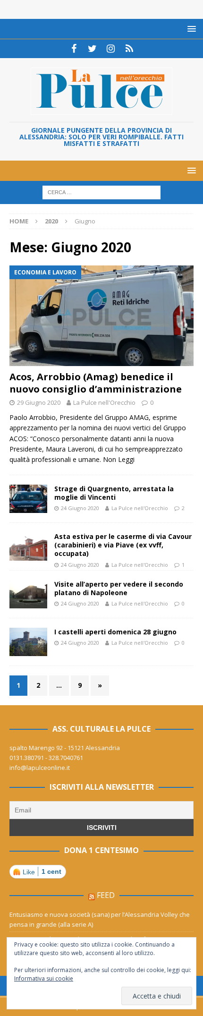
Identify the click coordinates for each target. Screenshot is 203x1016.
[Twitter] (92, 48)
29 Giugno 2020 (38, 402)
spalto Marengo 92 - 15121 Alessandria (64, 747)
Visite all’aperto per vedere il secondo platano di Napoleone (118, 588)
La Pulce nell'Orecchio (104, 402)
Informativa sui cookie (43, 978)
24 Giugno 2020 (80, 508)
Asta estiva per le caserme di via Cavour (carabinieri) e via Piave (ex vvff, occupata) (123, 545)
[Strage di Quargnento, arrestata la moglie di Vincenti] (28, 499)
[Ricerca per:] (101, 192)
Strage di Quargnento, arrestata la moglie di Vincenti (114, 493)
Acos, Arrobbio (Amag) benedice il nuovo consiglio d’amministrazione (95, 382)
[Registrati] (129, 48)
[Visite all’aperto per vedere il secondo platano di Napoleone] (28, 594)
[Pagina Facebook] (74, 48)
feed (106, 895)
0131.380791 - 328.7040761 (46, 757)
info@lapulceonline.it (39, 767)
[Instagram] (110, 48)
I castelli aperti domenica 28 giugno (115, 631)
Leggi (126, 459)
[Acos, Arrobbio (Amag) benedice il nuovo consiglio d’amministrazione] (101, 316)
